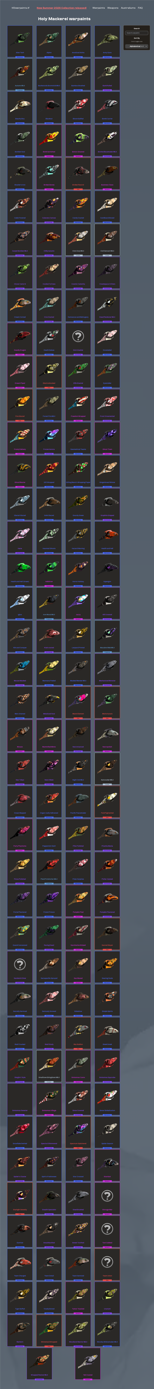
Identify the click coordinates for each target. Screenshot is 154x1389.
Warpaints (99, 7)
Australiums (128, 7)
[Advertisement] (136, 80)
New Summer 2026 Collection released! (62, 7)
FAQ (140, 7)
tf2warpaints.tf (20, 7)
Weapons (112, 7)
